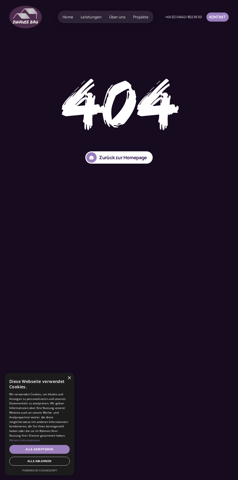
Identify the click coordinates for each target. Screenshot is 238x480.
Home (68, 16)
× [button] (69, 378)
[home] (25, 17)
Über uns (117, 16)
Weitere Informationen (24, 440)
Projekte (141, 16)
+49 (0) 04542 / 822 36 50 (183, 17)
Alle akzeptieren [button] (39, 449)
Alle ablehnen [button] (39, 461)
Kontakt (217, 16)
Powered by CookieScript (39, 470)
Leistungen (91, 16)
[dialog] (39, 424)
